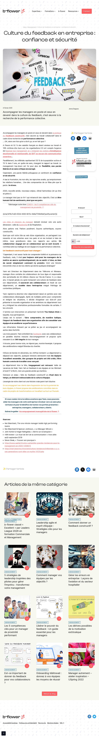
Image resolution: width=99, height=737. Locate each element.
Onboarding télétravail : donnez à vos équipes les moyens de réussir (49, 676)
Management (32, 27)
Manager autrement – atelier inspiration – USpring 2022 (80, 676)
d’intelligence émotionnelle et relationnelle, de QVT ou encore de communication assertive (32, 154)
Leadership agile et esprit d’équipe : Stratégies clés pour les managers (49, 527)
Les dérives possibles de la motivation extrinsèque (80, 629)
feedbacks (37, 334)
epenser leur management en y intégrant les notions (27, 151)
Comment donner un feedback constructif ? (80, 524)
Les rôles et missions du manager (18, 222)
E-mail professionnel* (81, 226)
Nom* (82, 217)
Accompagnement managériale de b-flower (38, 411)
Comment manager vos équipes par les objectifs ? (49, 578)
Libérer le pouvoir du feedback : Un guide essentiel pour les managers (47, 630)
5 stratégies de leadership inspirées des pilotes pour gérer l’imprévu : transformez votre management (17, 581)
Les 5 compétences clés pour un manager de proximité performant (16, 630)
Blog (24, 27)
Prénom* (81, 208)
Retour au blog (49, 694)
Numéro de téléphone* (81, 235)
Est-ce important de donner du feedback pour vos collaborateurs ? (17, 678)
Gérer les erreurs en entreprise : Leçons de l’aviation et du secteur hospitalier (80, 580)
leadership (23, 225)
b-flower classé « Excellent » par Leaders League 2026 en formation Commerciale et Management (17, 531)
